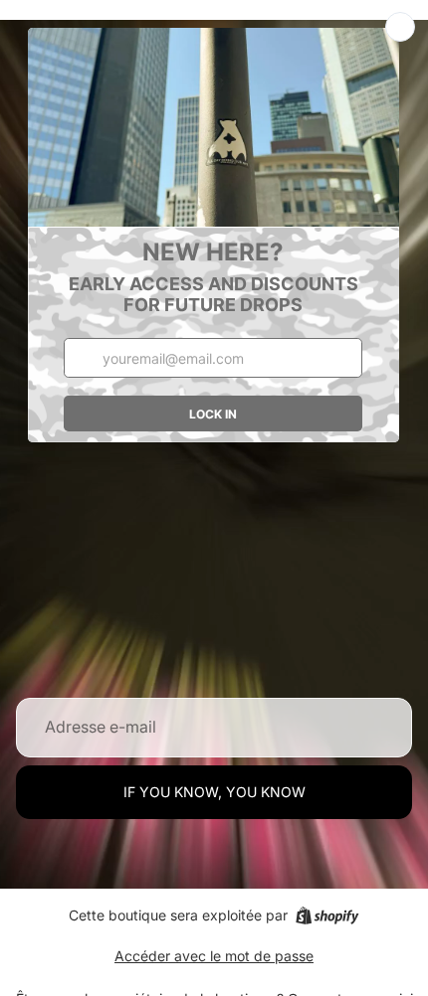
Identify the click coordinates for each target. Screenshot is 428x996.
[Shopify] (327, 915)
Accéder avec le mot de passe (214, 955)
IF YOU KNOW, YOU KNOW (214, 791)
